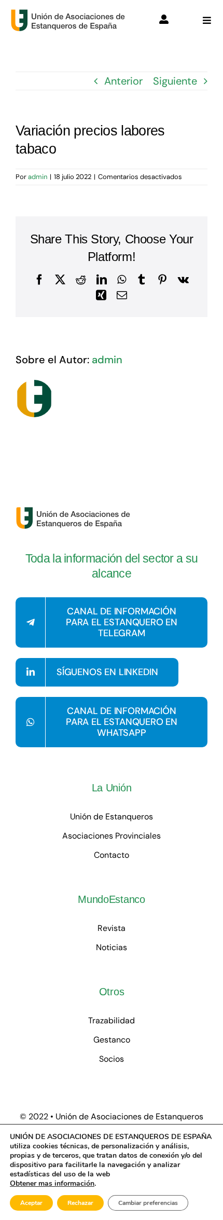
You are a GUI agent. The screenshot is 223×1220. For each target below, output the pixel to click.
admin (37, 176)
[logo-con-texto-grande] (70, 14)
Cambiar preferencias (148, 1203)
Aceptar (31, 1203)
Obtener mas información (52, 1183)
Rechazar (80, 1203)
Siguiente (175, 81)
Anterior (123, 81)
